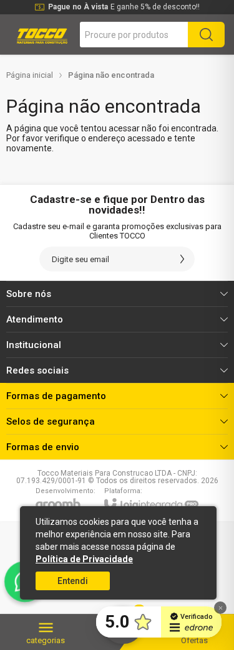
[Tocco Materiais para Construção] (41, 34)
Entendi (72, 581)
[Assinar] (182, 259)
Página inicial (29, 75)
